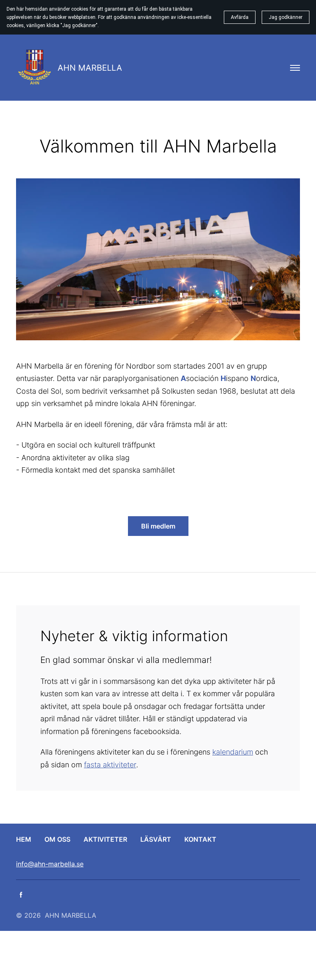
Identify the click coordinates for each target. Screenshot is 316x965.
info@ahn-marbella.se (50, 864)
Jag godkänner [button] (285, 17)
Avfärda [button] (240, 17)
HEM (23, 839)
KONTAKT (200, 839)
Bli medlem (158, 526)
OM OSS (57, 839)
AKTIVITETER (105, 839)
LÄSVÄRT (155, 839)
